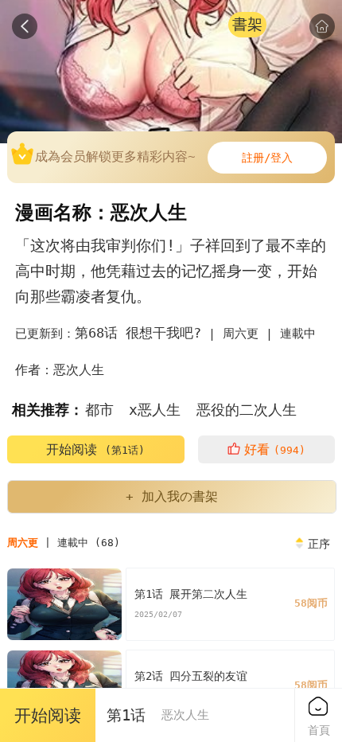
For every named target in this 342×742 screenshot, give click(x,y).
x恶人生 (155, 409)
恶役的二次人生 (246, 409)
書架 (247, 24)
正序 (319, 543)
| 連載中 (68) (63, 543)
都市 (99, 409)
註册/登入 (267, 157)
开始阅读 (95, 449)
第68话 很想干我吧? (138, 333)
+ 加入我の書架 (172, 496)
